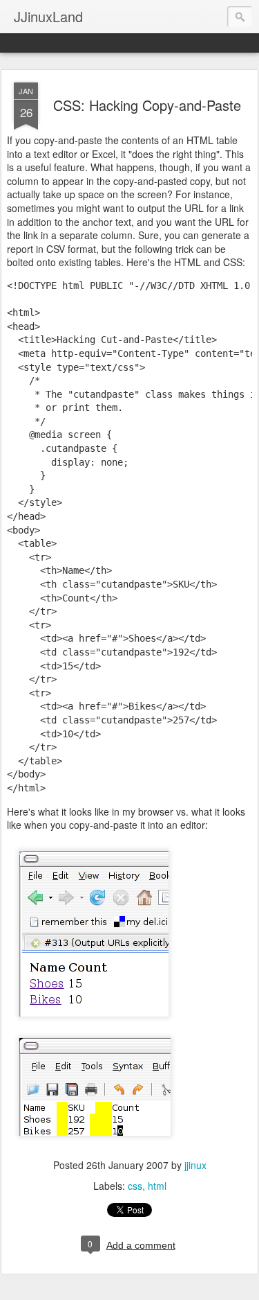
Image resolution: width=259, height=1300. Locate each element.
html (157, 1186)
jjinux (195, 1165)
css (135, 1186)
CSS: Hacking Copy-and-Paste (147, 105)
